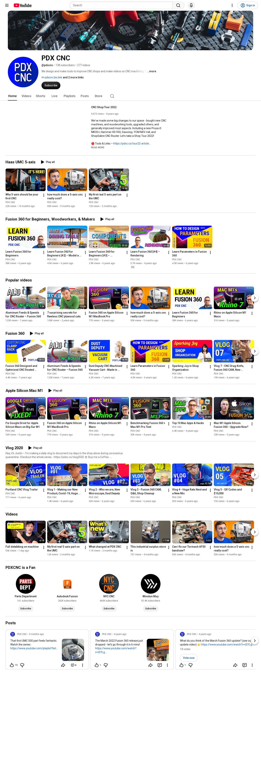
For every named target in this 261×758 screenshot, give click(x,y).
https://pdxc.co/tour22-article (131, 143)
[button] (97, 147)
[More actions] (44, 195)
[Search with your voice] (191, 5)
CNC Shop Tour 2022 (104, 107)
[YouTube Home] (22, 5)
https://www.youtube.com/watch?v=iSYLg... (115, 650)
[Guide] (7, 5)
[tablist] (130, 96)
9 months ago (36, 634)
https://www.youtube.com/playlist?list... (34, 648)
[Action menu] (82, 665)
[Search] (178, 5)
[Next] (255, 298)
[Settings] (232, 5)
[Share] (63, 665)
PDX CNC (10, 202)
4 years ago (120, 634)
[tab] (12, 96)
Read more (97, 147)
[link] (47, 650)
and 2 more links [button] (73, 77)
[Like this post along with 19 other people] (12, 665)
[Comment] (160, 665)
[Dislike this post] (22, 665)
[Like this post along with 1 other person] (97, 665)
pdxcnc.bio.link (53, 77)
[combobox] (122, 5)
